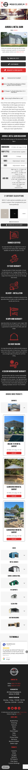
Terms (14, 735)
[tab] (14, 407)
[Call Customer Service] (2, 6)
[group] (14, 39)
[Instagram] (15, 708)
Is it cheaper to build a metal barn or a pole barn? (14, 91)
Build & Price (14, 721)
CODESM (18, 714)
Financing (14, 723)
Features (14, 725)
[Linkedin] (19, 708)
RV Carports (14, 759)
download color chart (15, 225)
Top (26, 768)
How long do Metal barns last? (14, 98)
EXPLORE (14, 453)
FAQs (14, 733)
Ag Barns (14, 757)
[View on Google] (4, 644)
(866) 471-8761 (15, 686)
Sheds (14, 753)
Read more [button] (6, 655)
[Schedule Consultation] (2, 2)
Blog (14, 729)
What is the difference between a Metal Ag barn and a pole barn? (14, 84)
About (14, 727)
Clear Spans (14, 761)
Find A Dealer (14, 731)
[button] (1, 651)
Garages (14, 755)
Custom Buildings (14, 763)
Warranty (14, 739)
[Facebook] (9, 708)
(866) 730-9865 (16, 683)
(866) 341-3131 (20, 52)
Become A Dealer (14, 741)
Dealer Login (14, 743)
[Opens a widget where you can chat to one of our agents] (5, 767)
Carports (14, 751)
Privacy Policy (23, 712)
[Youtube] (12, 708)
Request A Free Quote (14, 70)
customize (14, 64)
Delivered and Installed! (14, 78)
